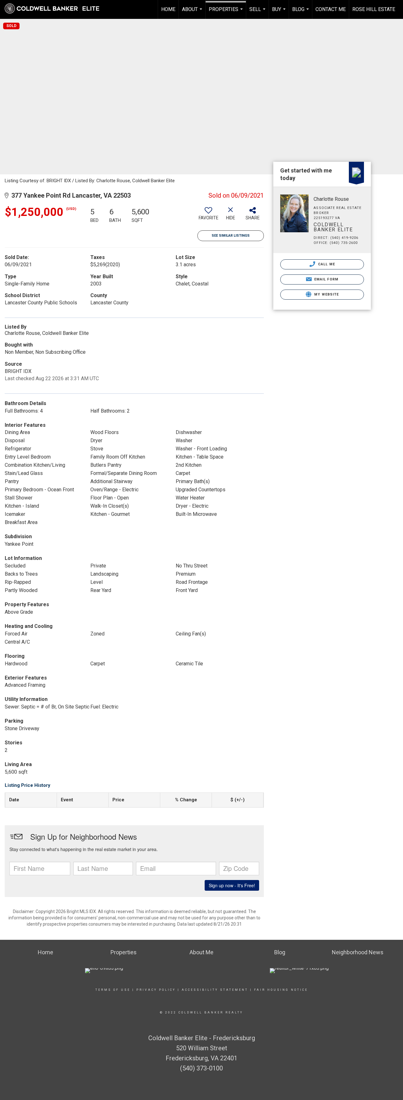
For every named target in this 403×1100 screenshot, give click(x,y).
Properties (226, 12)
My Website (326, 294)
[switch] (208, 215)
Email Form (325, 279)
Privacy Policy (156, 989)
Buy (279, 12)
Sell (258, 12)
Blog (301, 12)
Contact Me (330, 9)
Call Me (326, 264)
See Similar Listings (231, 236)
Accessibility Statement (215, 989)
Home (168, 9)
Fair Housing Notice (281, 989)
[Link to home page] (55, 8)
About (193, 12)
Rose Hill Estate (373, 9)
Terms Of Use (112, 989)
